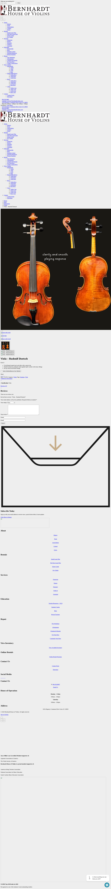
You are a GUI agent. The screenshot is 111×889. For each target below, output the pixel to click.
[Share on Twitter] (2, 375)
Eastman (22, 377)
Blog (8, 50)
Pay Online (10, 37)
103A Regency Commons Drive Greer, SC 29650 (15, 102)
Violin (12, 67)
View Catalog (7, 64)
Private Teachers (11, 54)
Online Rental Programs (55, 657)
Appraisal (9, 46)
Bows (8, 79)
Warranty (9, 43)
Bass (11, 72)
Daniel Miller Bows (12, 73)
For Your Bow (11, 62)
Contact (9, 28)
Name (2, 417)
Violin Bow (13, 75)
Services (6, 38)
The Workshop (11, 57)
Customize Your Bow (55, 638)
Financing (9, 40)
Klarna (9, 41)
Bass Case (13, 92)
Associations (10, 27)
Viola (11, 69)
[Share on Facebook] (1, 375)
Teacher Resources (12, 53)
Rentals (6, 31)
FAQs (8, 30)
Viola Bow (13, 76)
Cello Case (13, 91)
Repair (5, 56)
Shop (5, 202)
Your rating (4, 402)
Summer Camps (11, 51)
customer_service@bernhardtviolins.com (12, 101)
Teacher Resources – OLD (55, 603)
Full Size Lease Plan (12, 34)
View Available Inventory (55, 647)
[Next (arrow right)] (4, 721)
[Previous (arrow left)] (2, 721)
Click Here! (10, 105)
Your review (4, 414)
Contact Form (10, 95)
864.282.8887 (5, 99)
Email (2, 420)
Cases (8, 86)
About (5, 22)
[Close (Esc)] (2, 719)
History (9, 24)
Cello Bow (13, 78)
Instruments (10, 66)
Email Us (55, 687)
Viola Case (13, 89)
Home (5, 201)
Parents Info (10, 48)
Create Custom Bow (12, 63)
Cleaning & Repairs (12, 60)
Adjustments (10, 59)
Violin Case (13, 88)
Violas (5, 205)
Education (6, 47)
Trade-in (9, 44)
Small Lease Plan (11, 32)
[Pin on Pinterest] (3, 375)
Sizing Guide (10, 35)
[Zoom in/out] (4, 719)
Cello (11, 70)
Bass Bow (13, 85)
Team (8, 25)
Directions (9, 96)
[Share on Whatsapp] (4, 375)
